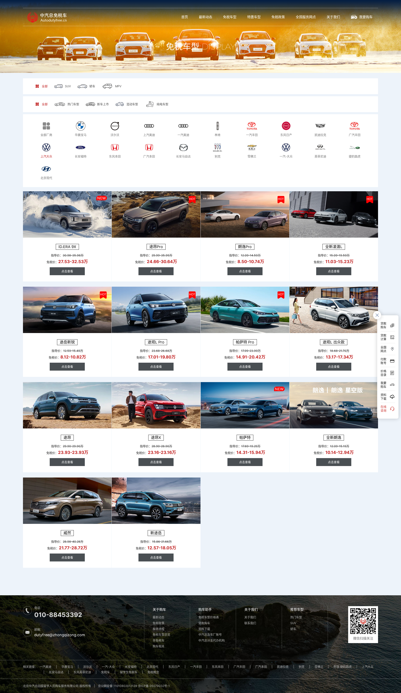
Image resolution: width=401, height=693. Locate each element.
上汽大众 (367, 666)
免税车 (105, 672)
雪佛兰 (319, 666)
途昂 (67, 437)
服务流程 (158, 629)
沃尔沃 (87, 666)
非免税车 (158, 640)
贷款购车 (204, 623)
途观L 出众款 (334, 342)
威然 (67, 533)
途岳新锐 (67, 342)
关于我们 (333, 17)
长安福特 (131, 666)
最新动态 (205, 17)
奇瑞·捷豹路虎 (342, 666)
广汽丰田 (239, 666)
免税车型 (229, 17)
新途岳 (156, 533)
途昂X (156, 437)
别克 (302, 666)
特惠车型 (254, 17)
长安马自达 (56, 672)
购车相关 (158, 646)
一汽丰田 (196, 666)
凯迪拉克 (283, 666)
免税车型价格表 (208, 617)
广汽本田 (261, 666)
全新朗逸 (333, 437)
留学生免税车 (128, 672)
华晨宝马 (67, 666)
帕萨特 (245, 437)
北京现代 (152, 666)
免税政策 (278, 17)
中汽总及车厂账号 (210, 634)
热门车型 (296, 617)
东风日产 (174, 666)
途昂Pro (156, 247)
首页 (184, 17)
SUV (293, 623)
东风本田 (217, 666)
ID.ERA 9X (67, 247)
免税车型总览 (161, 634)
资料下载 (204, 629)
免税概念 (153, 672)
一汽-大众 (108, 666)
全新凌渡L (333, 247)
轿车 (293, 629)
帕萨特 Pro (245, 342)
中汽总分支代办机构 (211, 640)
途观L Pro (156, 342)
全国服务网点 (306, 17)
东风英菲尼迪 (82, 672)
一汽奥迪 (45, 666)
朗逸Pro (245, 247)
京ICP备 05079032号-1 (154, 686)
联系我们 (250, 623)
